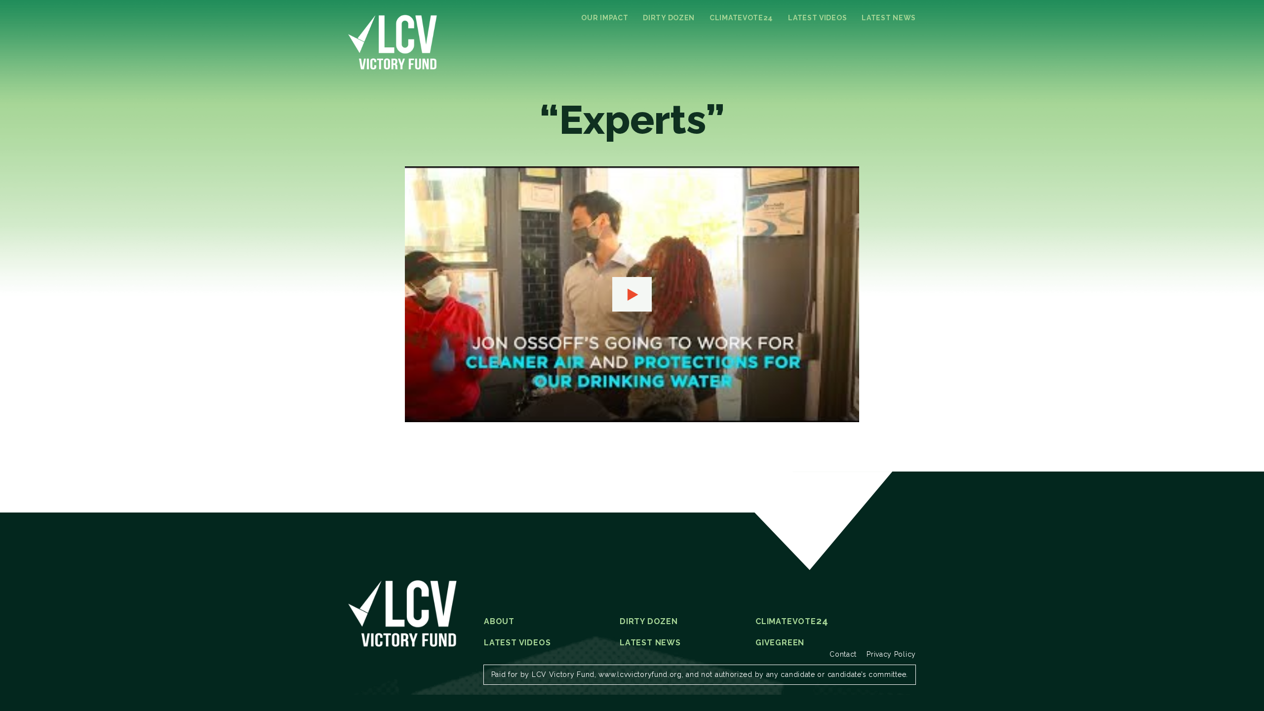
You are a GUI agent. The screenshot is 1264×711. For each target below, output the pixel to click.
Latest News (889, 17)
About (499, 621)
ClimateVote (741, 17)
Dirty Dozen (669, 17)
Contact (843, 654)
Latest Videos (817, 17)
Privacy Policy (891, 654)
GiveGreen (779, 642)
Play (632, 294)
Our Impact (604, 17)
